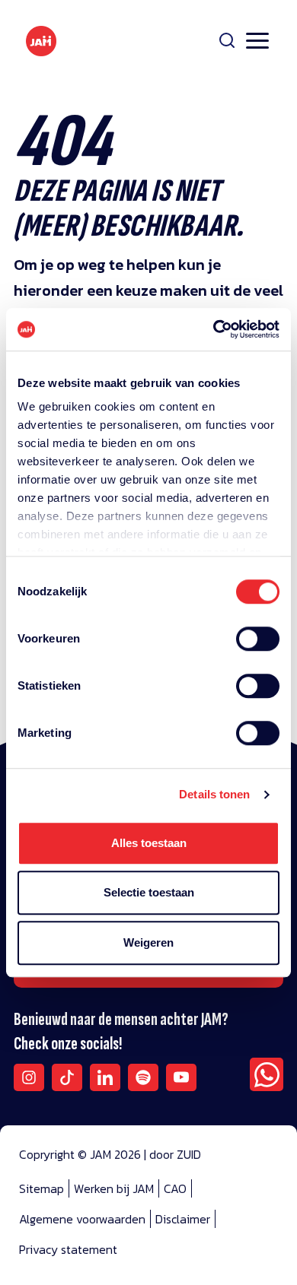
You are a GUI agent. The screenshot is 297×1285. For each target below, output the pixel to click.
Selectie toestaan (149, 892)
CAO (175, 1188)
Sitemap (41, 1188)
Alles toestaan (149, 842)
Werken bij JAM (114, 1188)
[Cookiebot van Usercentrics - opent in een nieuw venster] (213, 329)
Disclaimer (182, 1219)
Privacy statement (68, 1249)
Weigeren (148, 942)
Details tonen (214, 794)
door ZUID (175, 1154)
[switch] (257, 649)
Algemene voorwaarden (82, 1219)
